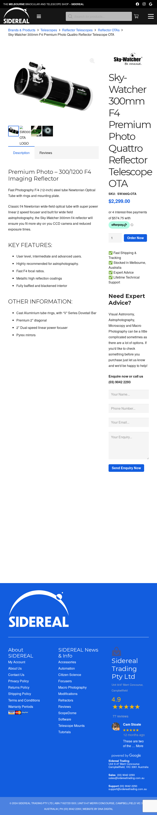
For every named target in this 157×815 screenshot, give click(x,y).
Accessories (67, 662)
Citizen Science (69, 674)
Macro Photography (72, 687)
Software (64, 719)
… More (137, 745)
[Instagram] (144, 4)
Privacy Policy (18, 681)
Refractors (65, 700)
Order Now (135, 237)
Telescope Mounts (71, 725)
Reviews (64, 706)
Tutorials (64, 732)
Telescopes (48, 30)
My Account (16, 662)
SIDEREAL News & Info (78, 653)
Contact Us (16, 674)
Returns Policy (18, 687)
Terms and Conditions (24, 700)
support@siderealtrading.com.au (128, 789)
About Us (15, 668)
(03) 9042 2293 (126, 775)
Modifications (67, 693)
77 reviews (120, 716)
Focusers (65, 681)
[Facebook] (137, 4)
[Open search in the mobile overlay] (99, 16)
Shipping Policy (19, 693)
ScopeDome (67, 712)
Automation (66, 668)
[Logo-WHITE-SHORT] (16, 17)
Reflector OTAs (109, 30)
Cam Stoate (132, 724)
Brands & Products (21, 30)
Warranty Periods (20, 706)
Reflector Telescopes (77, 30)
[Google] (150, 4)
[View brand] (129, 68)
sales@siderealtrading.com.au (126, 778)
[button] (39, 16)
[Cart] (136, 16)
